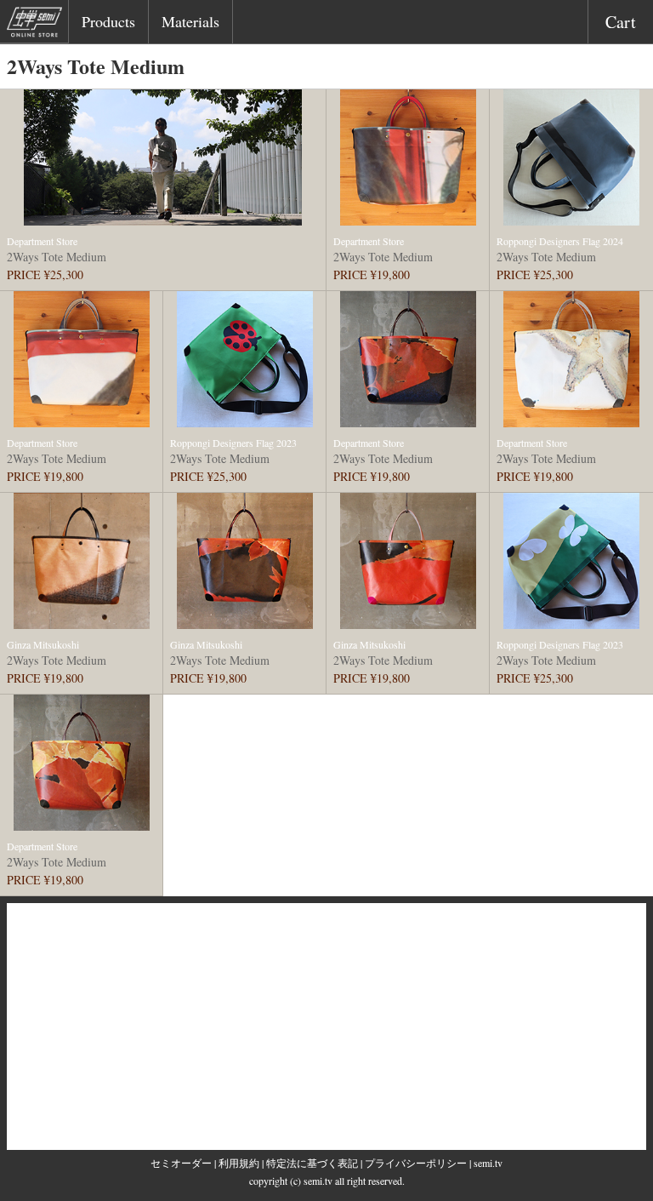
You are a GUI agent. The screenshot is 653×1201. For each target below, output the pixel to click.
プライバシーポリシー (416, 1163)
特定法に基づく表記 (312, 1163)
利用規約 (239, 1163)
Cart (620, 21)
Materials (190, 21)
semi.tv (488, 1163)
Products (108, 21)
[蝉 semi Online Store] (37, 25)
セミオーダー (181, 1163)
